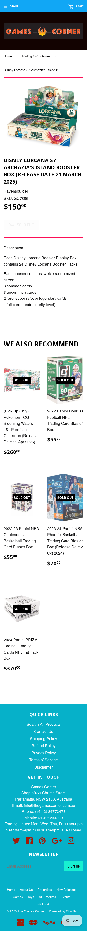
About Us (26, 889)
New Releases (67, 889)
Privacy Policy (43, 753)
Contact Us (43, 731)
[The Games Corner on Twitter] (16, 842)
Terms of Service (43, 760)
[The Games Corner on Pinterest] (42, 842)
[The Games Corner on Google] (57, 842)
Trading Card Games (36, 56)
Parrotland (42, 904)
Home (8, 56)
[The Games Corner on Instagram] (71, 842)
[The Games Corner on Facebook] (29, 842)
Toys (31, 896)
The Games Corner (31, 911)
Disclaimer (43, 767)
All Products (47, 896)
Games (18, 896)
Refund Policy (43, 745)
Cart (79, 6)
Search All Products (44, 724)
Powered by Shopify (63, 911)
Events (66, 896)
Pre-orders (44, 889)
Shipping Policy (43, 738)
